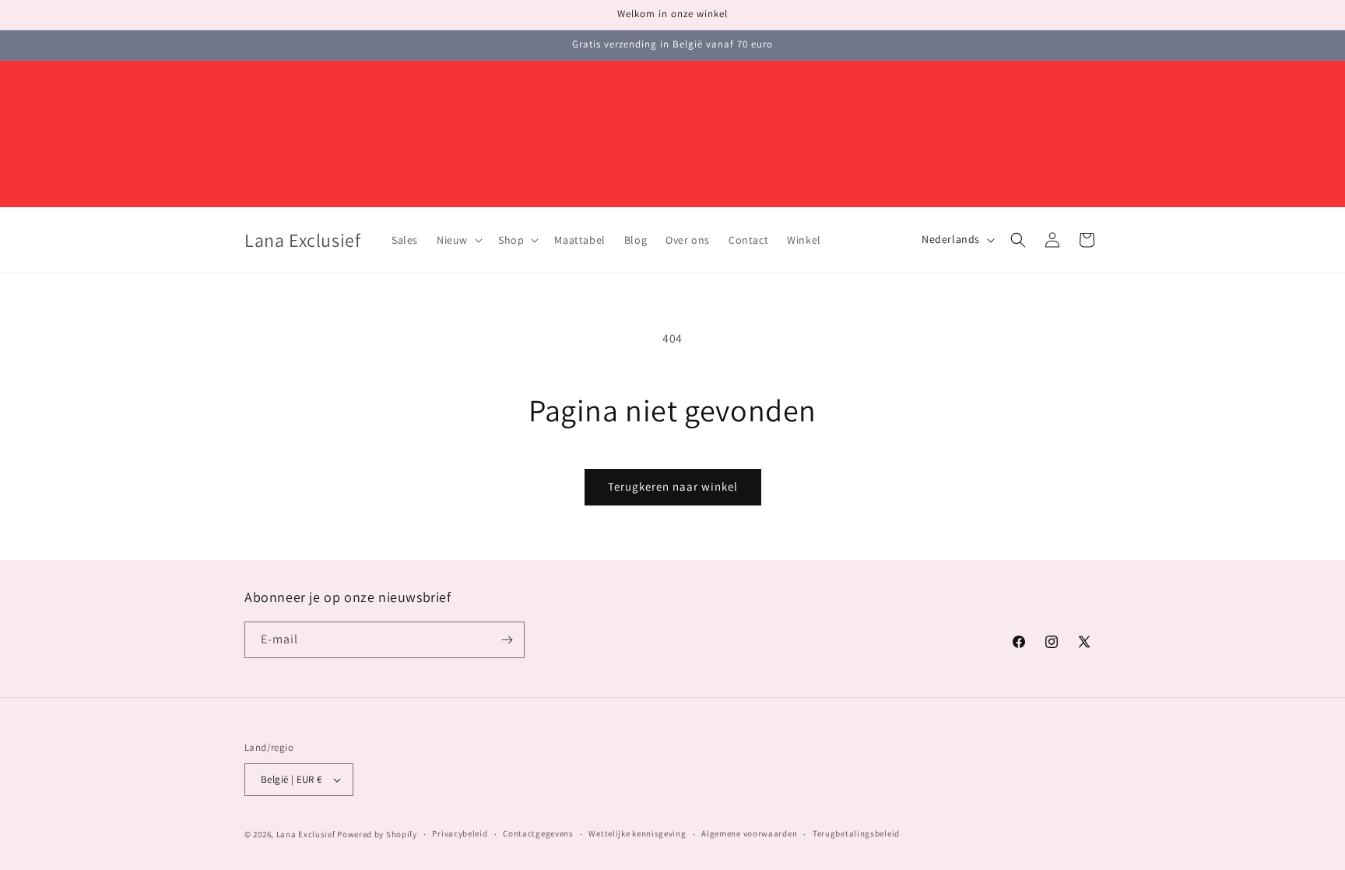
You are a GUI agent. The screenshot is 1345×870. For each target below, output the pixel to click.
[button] (458, 240)
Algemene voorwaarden (749, 833)
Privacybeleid (459, 833)
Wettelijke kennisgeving (637, 833)
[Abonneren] (507, 640)
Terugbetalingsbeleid (856, 833)
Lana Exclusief (305, 834)
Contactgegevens (538, 833)
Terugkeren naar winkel (673, 486)
